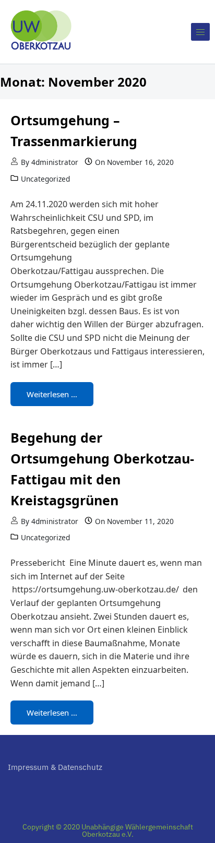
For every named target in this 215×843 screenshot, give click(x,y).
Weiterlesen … (52, 394)
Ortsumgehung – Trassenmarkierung (73, 130)
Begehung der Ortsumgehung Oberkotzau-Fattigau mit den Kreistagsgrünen (102, 469)
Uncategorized (45, 179)
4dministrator (54, 162)
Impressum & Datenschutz (55, 767)
